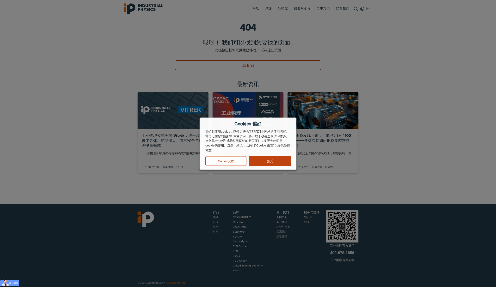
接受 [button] (270, 161)
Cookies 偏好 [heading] (247, 123)
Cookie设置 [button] (226, 161)
